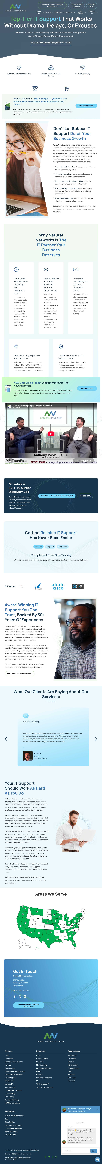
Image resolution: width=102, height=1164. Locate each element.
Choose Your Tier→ (87, 388)
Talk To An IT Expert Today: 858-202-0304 (51, 42)
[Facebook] (14, 996)
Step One (38, 547)
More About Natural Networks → (20, 673)
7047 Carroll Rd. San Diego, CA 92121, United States (22, 1150)
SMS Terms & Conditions (22, 1158)
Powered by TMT (10, 1160)
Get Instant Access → (86, 106)
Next (96, 739)
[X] (20, 996)
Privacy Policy (9, 1158)
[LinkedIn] (25, 996)
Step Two (50, 547)
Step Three (63, 547)
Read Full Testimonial (24, 748)
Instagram (56, 1156)
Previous (6, 739)
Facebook (45, 1156)
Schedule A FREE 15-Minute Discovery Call (52, 5)
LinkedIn (52, 1156)
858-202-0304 (91, 5)
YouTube (49, 1156)
